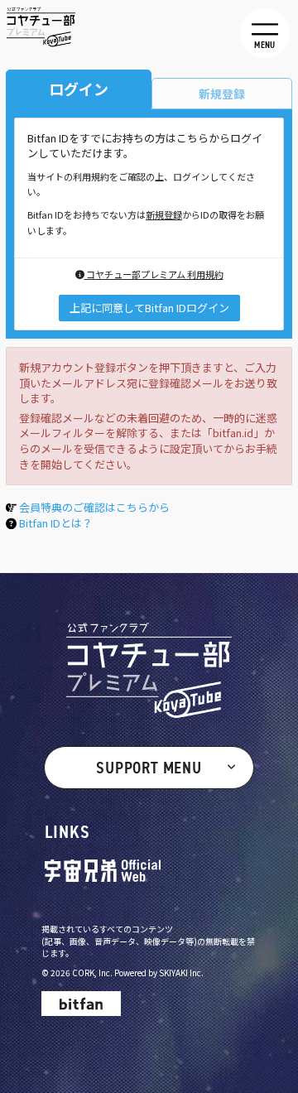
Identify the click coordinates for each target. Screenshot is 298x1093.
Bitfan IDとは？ (56, 523)
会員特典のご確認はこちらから (94, 507)
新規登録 (164, 214)
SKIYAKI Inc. (181, 972)
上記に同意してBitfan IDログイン (149, 307)
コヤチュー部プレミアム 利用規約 (153, 274)
